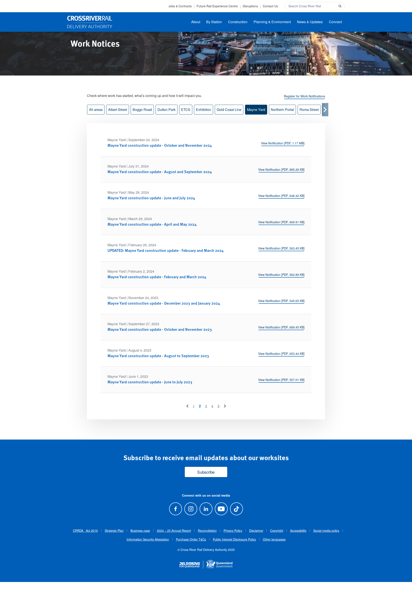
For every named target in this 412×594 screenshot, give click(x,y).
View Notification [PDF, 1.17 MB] (282, 143)
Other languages (274, 539)
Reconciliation (207, 530)
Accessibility (298, 530)
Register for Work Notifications (304, 96)
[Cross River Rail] (89, 22)
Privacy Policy (233, 530)
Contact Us (270, 6)
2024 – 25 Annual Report (174, 530)
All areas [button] (96, 109)
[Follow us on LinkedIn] (206, 509)
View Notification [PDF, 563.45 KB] (281, 248)
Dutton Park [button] (167, 109)
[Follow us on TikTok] (236, 509)
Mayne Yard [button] (256, 109)
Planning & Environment (272, 21)
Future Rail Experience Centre (217, 6)
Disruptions (250, 6)
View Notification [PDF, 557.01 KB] (281, 380)
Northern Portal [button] (282, 109)
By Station (214, 21)
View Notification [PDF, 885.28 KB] (281, 169)
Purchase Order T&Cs (191, 539)
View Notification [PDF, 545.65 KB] (281, 301)
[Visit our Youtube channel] (221, 509)
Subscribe (206, 472)
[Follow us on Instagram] (190, 509)
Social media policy (326, 530)
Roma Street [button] (309, 109)
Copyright (276, 530)
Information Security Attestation (148, 539)
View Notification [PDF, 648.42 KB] (281, 195)
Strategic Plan (114, 530)
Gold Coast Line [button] (229, 109)
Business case (140, 530)
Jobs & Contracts (180, 6)
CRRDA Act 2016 (85, 530)
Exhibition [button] (203, 109)
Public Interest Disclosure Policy (234, 539)
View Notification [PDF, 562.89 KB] (281, 274)
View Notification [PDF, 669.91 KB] (281, 222)
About (195, 21)
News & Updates (310, 21)
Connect (335, 21)
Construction (237, 21)
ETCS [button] (185, 109)
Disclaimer (256, 530)
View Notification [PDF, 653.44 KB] (281, 353)
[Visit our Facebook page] (175, 509)
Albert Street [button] (117, 109)
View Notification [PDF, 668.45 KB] (281, 327)
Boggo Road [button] (142, 109)
